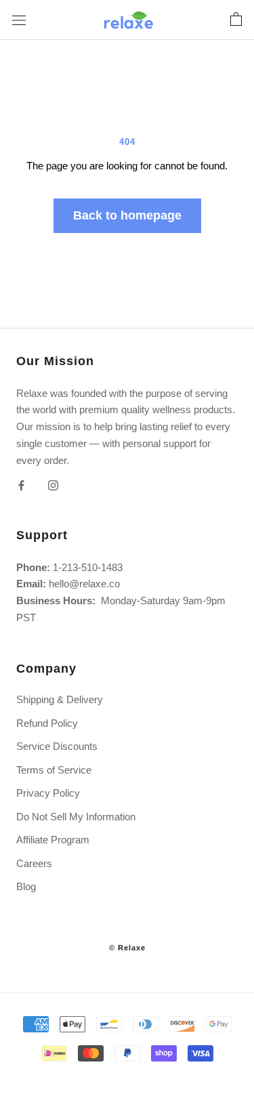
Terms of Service (53, 770)
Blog (26, 886)
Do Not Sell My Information (75, 816)
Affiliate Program (52, 839)
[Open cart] (236, 19)
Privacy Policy (48, 793)
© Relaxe (127, 948)
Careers (34, 863)
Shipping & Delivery (59, 699)
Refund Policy (47, 723)
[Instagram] (53, 484)
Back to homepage (127, 215)
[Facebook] (21, 484)
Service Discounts (57, 746)
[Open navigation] (19, 19)
